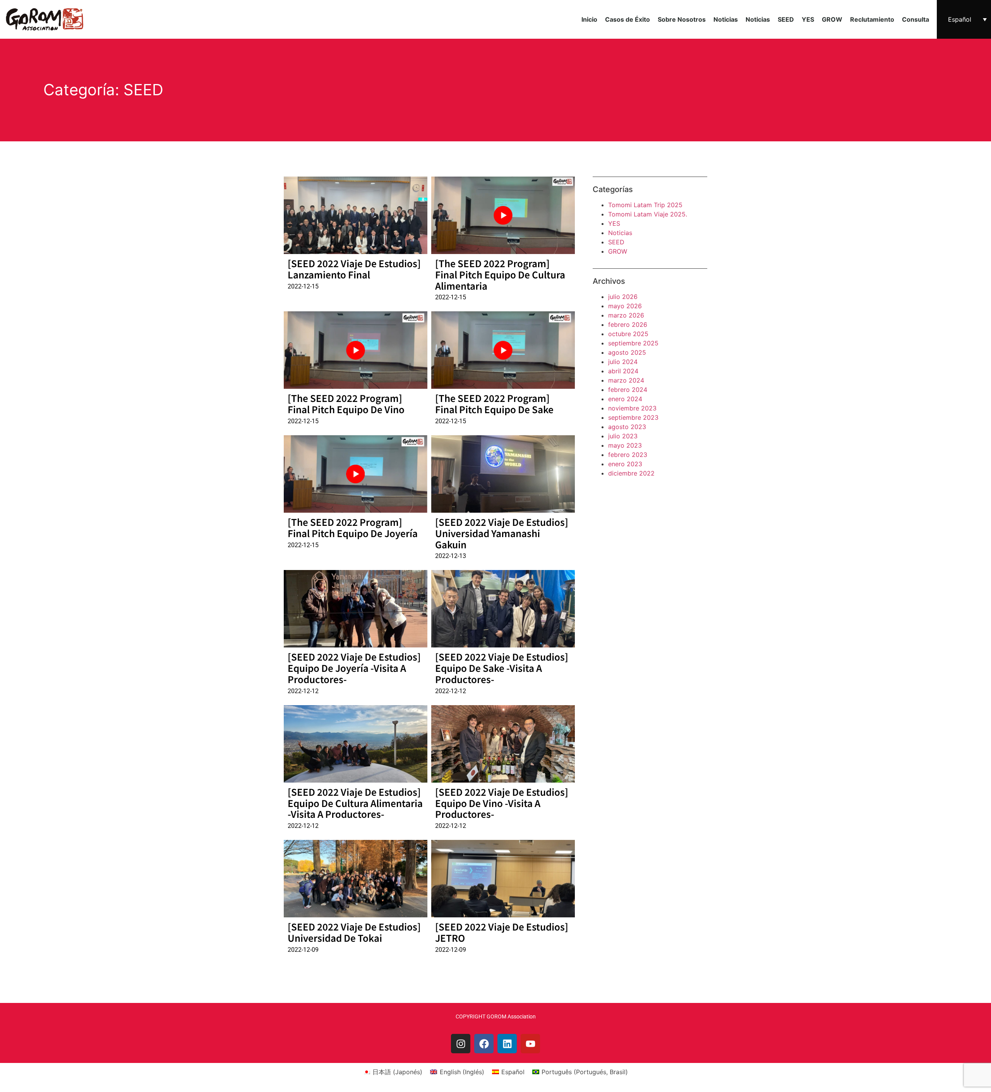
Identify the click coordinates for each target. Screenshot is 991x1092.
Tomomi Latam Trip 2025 (645, 205)
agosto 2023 (627, 427)
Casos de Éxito (627, 19)
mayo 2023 (625, 445)
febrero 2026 (627, 324)
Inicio (589, 19)
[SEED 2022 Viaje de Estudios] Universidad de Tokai (354, 932)
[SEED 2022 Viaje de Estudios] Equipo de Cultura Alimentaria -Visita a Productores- (355, 803)
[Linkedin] (507, 1043)
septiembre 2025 (633, 343)
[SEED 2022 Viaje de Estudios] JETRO (501, 932)
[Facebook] (484, 1043)
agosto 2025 (627, 352)
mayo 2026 (625, 306)
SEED (786, 19)
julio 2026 (623, 296)
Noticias (725, 19)
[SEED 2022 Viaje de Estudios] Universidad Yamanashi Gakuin (501, 533)
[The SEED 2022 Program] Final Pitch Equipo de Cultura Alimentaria (500, 274)
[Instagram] (460, 1043)
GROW (832, 19)
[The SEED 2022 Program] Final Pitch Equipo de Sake (494, 403)
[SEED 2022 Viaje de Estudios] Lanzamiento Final (354, 268)
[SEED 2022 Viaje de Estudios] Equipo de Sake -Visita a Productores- (501, 668)
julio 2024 (623, 362)
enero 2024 (625, 399)
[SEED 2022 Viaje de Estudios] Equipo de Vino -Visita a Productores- (501, 803)
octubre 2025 (628, 334)
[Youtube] (530, 1043)
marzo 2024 (626, 380)
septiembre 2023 (633, 417)
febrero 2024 (627, 389)
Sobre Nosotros (682, 19)
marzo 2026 (626, 315)
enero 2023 (625, 464)
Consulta (915, 19)
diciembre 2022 (631, 473)
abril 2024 (623, 371)
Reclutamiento (872, 19)
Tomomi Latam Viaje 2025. (647, 214)
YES (808, 19)
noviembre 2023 (632, 408)
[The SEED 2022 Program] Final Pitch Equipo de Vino (346, 403)
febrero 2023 (627, 454)
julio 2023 (623, 436)
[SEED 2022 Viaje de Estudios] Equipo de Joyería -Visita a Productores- (354, 668)
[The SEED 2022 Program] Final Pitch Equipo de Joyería (353, 527)
